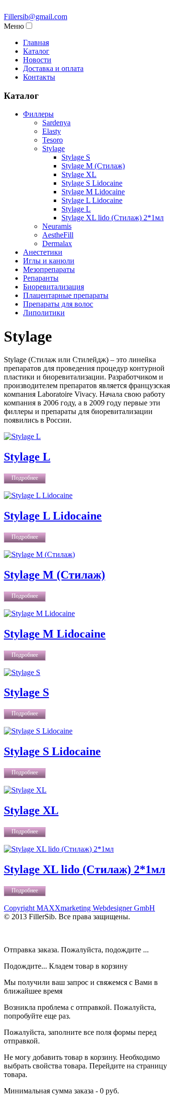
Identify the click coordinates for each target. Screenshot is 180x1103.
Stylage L (27, 457)
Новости (37, 60)
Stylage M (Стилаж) (54, 575)
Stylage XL (31, 810)
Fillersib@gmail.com (35, 16)
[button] (29, 26)
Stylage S (26, 692)
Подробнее (25, 477)
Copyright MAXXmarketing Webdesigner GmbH (79, 908)
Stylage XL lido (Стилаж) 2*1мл (84, 869)
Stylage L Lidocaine (53, 516)
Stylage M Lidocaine (55, 634)
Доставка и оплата (53, 68)
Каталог (36, 51)
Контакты (39, 77)
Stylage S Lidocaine (52, 751)
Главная (36, 42)
